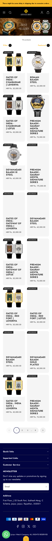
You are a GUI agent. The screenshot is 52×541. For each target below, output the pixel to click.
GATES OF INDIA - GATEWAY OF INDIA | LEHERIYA (13, 223)
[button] (4, 12)
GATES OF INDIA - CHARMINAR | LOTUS (13, 124)
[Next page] (43, 430)
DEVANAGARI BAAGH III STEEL (13, 172)
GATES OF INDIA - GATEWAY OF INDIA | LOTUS (13, 269)
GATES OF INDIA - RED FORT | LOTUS (38, 316)
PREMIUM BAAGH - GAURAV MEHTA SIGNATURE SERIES (36, 127)
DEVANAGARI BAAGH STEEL (37, 221)
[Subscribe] (46, 486)
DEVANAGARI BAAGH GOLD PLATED (37, 361)
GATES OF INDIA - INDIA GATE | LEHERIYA (13, 404)
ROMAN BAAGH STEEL (34, 80)
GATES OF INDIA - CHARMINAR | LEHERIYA (13, 81)
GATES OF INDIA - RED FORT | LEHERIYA (12, 317)
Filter (5, 45)
